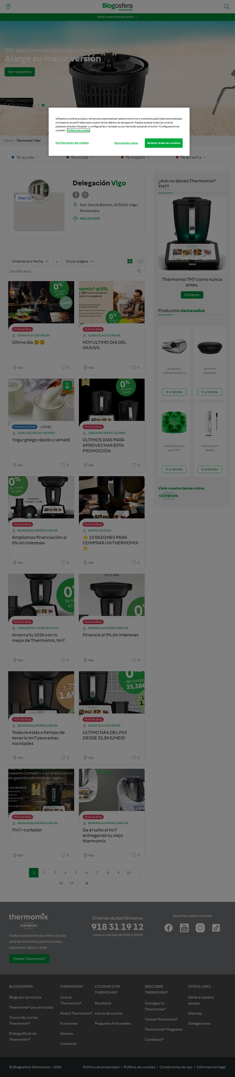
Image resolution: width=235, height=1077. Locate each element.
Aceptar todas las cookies (163, 143)
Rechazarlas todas (126, 143)
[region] (119, 132)
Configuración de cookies (72, 142)
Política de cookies (78, 130)
